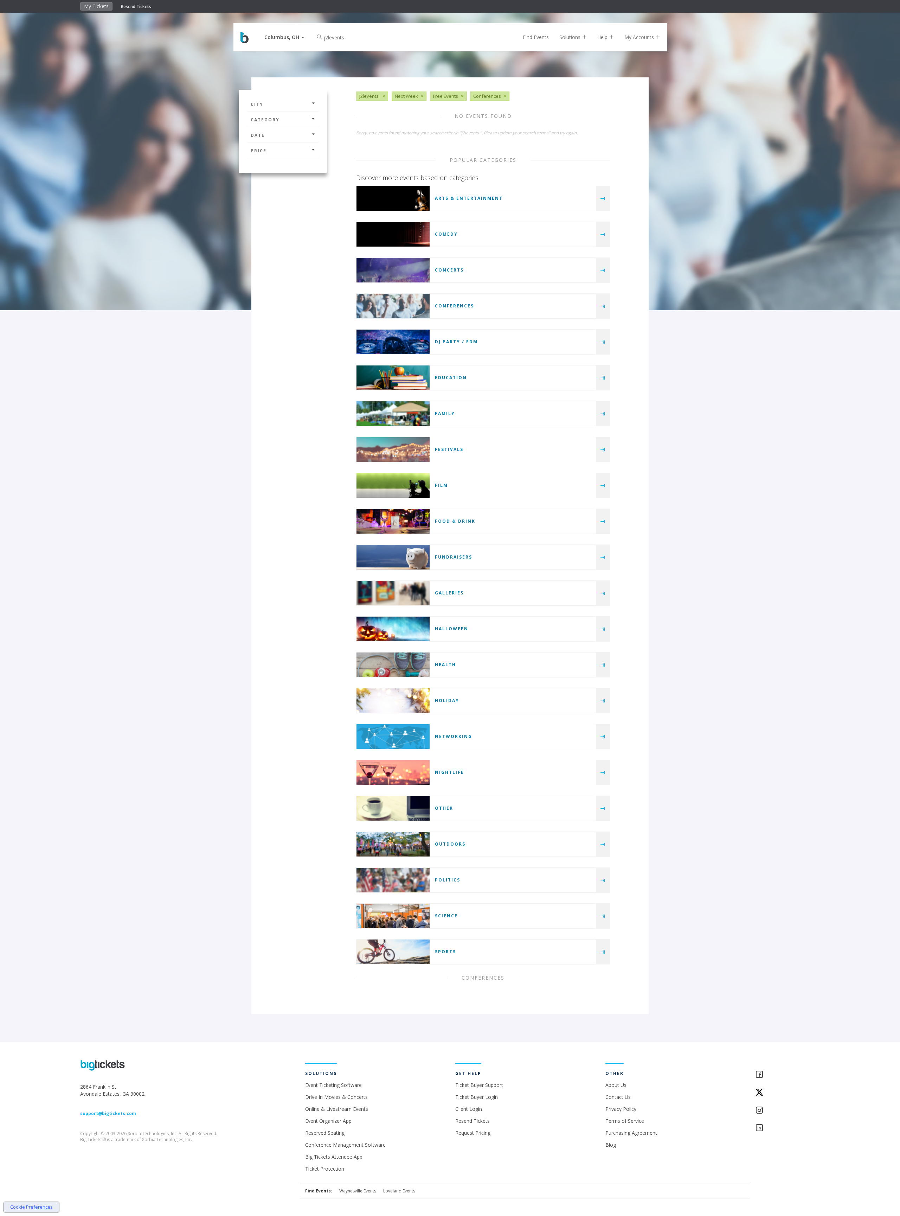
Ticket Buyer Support (479, 1085)
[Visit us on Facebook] (787, 1074)
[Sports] (393, 952)
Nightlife (449, 772)
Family (445, 413)
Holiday (447, 701)
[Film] (393, 485)
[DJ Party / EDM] (393, 342)
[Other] (393, 808)
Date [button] (258, 135)
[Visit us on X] (787, 1092)
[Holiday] (393, 700)
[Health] (393, 664)
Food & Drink (455, 521)
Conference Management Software (345, 1144)
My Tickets (96, 6)
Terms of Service (624, 1121)
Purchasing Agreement (631, 1132)
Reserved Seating (325, 1132)
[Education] (393, 377)
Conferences (454, 306)
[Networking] (393, 736)
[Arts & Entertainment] (393, 198)
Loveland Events (399, 1191)
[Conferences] (393, 306)
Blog (610, 1144)
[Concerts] (393, 270)
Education (451, 378)
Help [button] (603, 37)
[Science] (393, 916)
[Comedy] (393, 234)
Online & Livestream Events (336, 1109)
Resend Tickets (136, 6)
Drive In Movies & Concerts (336, 1097)
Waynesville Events (357, 1191)
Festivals (449, 449)
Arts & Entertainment (469, 198)
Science (446, 916)
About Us (615, 1085)
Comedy (446, 234)
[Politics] (393, 880)
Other (444, 808)
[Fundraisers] (393, 557)
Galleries (449, 593)
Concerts (449, 270)
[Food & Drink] (393, 521)
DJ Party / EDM (456, 342)
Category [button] (265, 120)
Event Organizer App (328, 1121)
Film (441, 485)
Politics (447, 880)
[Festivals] (393, 449)
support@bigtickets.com (108, 1113)
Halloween (451, 629)
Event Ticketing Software (333, 1085)
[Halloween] (393, 629)
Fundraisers (453, 557)
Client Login (468, 1109)
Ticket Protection (324, 1168)
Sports (445, 952)
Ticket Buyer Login (476, 1097)
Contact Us (618, 1097)
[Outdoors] (393, 844)
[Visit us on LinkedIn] (787, 1128)
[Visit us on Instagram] (787, 1110)
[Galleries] (393, 593)
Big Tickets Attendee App (333, 1156)
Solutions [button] (570, 37)
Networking (453, 736)
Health (445, 665)
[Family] (393, 413)
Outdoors (450, 844)
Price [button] (258, 151)
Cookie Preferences (31, 1207)
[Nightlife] (393, 772)
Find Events (536, 37)
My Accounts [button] (639, 37)
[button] (284, 37)
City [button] (257, 104)
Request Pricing (472, 1132)
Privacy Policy (620, 1109)
